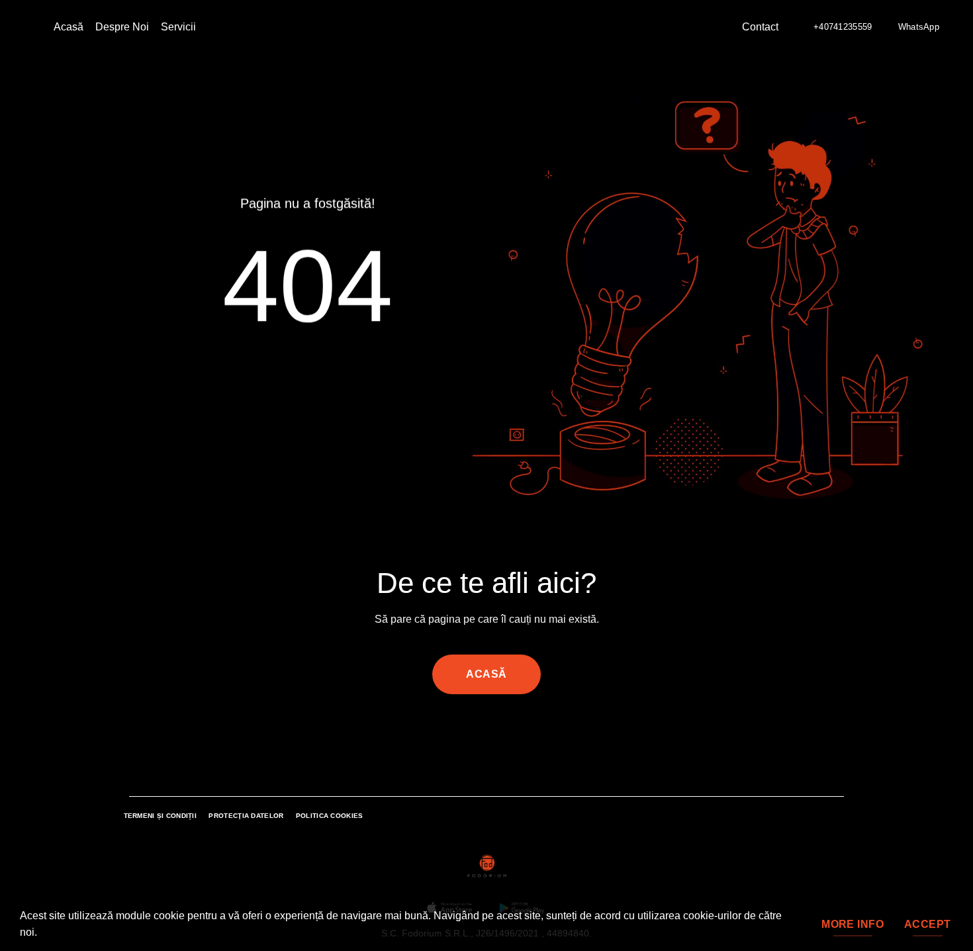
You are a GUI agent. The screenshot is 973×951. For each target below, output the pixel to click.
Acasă (68, 26)
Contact (760, 26)
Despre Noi (122, 26)
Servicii (178, 26)
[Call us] (494, 733)
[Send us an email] (478, 733)
